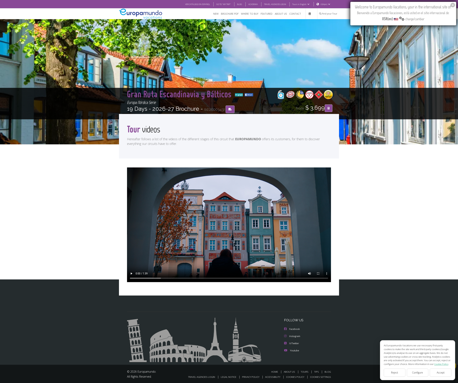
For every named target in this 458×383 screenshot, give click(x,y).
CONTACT (295, 13)
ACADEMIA (253, 4)
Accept (441, 372)
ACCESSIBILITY (272, 377)
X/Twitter (294, 343)
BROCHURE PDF (230, 13)
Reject (394, 372)
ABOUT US (281, 13)
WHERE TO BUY (249, 13)
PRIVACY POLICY (250, 377)
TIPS (316, 371)
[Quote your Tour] (328, 108)
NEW (216, 13)
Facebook (294, 329)
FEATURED (266, 13)
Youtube (294, 350)
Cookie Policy (441, 364)
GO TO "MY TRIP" (223, 4)
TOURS (304, 371)
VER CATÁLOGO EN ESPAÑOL (197, 4)
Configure (417, 372)
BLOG (239, 4)
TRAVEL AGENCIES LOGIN (275, 4)
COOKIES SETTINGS (320, 377)
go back (239, 95)
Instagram (294, 336)
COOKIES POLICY (295, 377)
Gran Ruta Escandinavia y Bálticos (180, 94)
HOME (274, 371)
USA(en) (323, 4)
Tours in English (299, 4)
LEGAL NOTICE (228, 377)
